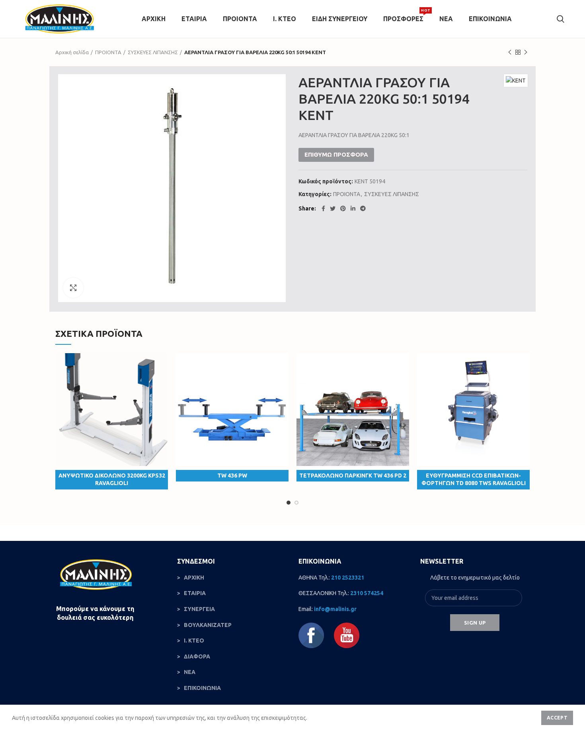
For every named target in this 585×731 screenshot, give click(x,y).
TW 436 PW (232, 475)
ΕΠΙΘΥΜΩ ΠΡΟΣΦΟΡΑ (336, 154)
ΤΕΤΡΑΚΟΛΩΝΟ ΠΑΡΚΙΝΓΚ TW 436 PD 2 (352, 475)
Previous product (510, 52)
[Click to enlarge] (73, 288)
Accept (557, 717)
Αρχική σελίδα (72, 52)
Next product (526, 52)
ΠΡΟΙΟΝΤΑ (108, 52)
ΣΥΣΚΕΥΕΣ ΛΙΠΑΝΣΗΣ (153, 52)
